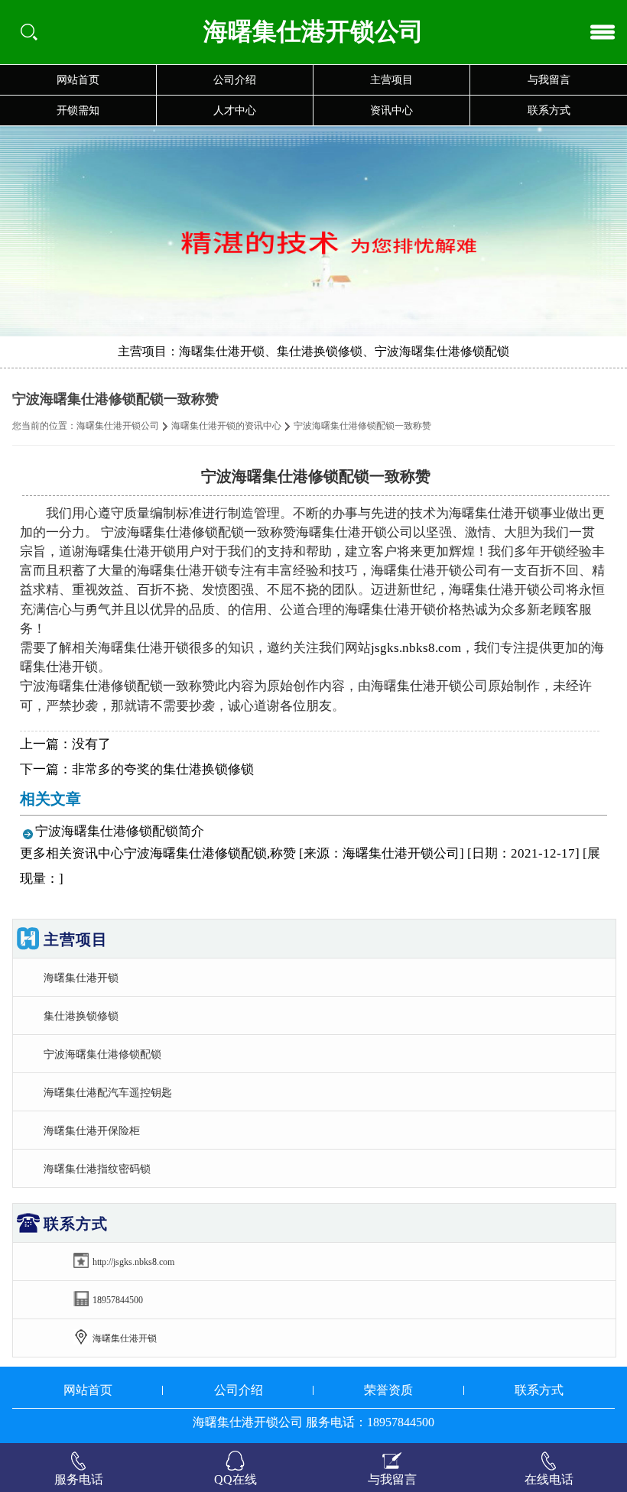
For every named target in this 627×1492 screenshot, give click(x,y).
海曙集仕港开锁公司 (117, 425)
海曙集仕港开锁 (81, 977)
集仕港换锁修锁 (81, 1016)
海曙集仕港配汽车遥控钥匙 (108, 1092)
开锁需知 (78, 110)
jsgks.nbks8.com (416, 648)
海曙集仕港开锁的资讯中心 (226, 425)
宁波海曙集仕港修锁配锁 (102, 1054)
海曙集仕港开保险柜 (92, 1130)
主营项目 (391, 80)
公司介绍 (234, 80)
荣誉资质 (388, 1389)
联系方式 (549, 110)
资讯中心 (391, 110)
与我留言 (549, 80)
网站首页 (78, 80)
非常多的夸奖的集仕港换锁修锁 (163, 769)
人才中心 (234, 110)
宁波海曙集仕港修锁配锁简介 (119, 831)
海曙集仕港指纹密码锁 (97, 1169)
